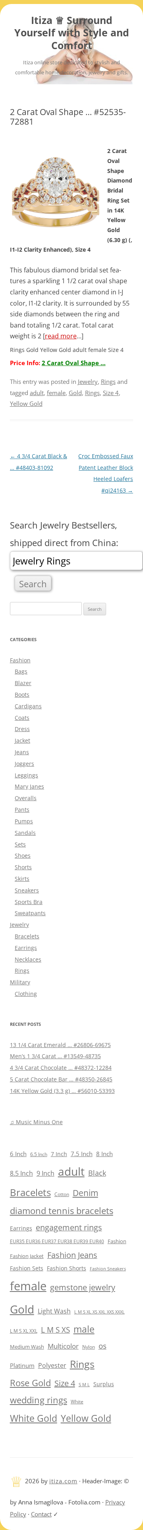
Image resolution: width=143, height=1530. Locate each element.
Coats (22, 717)
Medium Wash (27, 1346)
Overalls (26, 798)
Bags (21, 671)
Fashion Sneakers (108, 1269)
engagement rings (69, 1227)
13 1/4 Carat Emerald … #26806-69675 (60, 1045)
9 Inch (45, 1173)
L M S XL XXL (23, 1330)
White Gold (33, 1418)
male (84, 1329)
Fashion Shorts (66, 1268)
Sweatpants (30, 913)
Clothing (26, 993)
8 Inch (104, 1154)
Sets (20, 844)
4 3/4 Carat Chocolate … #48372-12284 (61, 1067)
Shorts (23, 867)
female (56, 393)
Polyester (52, 1365)
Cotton (61, 1194)
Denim (85, 1192)
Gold (75, 393)
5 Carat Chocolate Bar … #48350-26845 (61, 1079)
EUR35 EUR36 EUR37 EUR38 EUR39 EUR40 (57, 1241)
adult (37, 393)
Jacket (22, 740)
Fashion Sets (26, 1268)
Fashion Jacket (27, 1256)
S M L (84, 1384)
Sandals (25, 833)
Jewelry (88, 381)
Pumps (24, 821)
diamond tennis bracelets (61, 1210)
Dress (22, 729)
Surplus (103, 1384)
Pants (22, 809)
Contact (41, 1514)
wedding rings (38, 1400)
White (77, 1402)
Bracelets (27, 936)
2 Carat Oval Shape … (74, 363)
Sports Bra (29, 902)
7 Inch (59, 1154)
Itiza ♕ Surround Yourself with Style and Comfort (71, 33)
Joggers (24, 763)
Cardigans (28, 706)
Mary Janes (29, 786)
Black (97, 1173)
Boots (22, 694)
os (102, 1345)
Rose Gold (30, 1383)
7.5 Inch (82, 1154)
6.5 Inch (38, 1154)
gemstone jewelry (82, 1287)
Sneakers (27, 890)
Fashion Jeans (72, 1255)
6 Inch (18, 1154)
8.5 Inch (21, 1173)
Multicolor (63, 1346)
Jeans (22, 752)
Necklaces (28, 959)
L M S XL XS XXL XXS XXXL (99, 1312)
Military (20, 982)
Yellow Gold (26, 403)
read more (61, 336)
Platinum (22, 1365)
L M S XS (55, 1330)
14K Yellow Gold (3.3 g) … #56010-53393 (62, 1091)
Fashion (20, 660)
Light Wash (54, 1311)
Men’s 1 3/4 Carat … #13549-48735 (55, 1056)
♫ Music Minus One (36, 1122)
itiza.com (63, 1481)
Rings (108, 381)
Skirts (22, 878)
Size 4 (111, 393)
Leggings (26, 775)
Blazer (23, 683)
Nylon (88, 1346)
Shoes (23, 855)
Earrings (26, 948)
